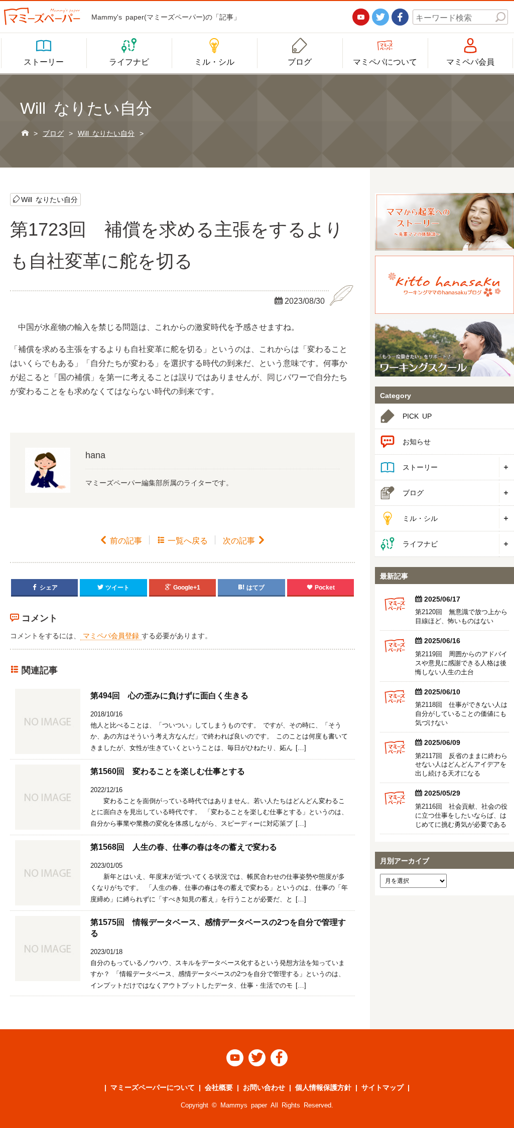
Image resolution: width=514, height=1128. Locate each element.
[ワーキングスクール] (444, 348)
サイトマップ (382, 1086)
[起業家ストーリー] (444, 222)
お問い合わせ (264, 1086)
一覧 (182, 540)
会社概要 (219, 1086)
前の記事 (120, 540)
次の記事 (244, 540)
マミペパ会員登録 (111, 635)
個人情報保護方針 (323, 1086)
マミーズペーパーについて (152, 1086)
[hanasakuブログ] (444, 284)
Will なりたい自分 (49, 199)
